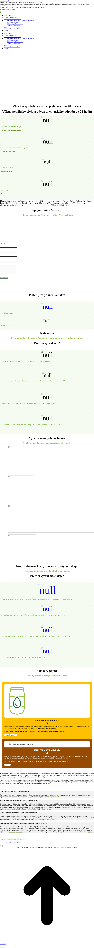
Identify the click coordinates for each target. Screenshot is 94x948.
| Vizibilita (56, 847)
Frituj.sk (90, 832)
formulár (9, 809)
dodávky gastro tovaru (15, 832)
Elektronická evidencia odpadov (69, 847)
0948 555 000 (4, 9)
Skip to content (4, 1)
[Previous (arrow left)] (0, 947)
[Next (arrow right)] (2, 947)
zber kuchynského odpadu (72, 807)
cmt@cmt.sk (11, 9)
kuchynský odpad (53, 797)
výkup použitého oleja (50, 819)
